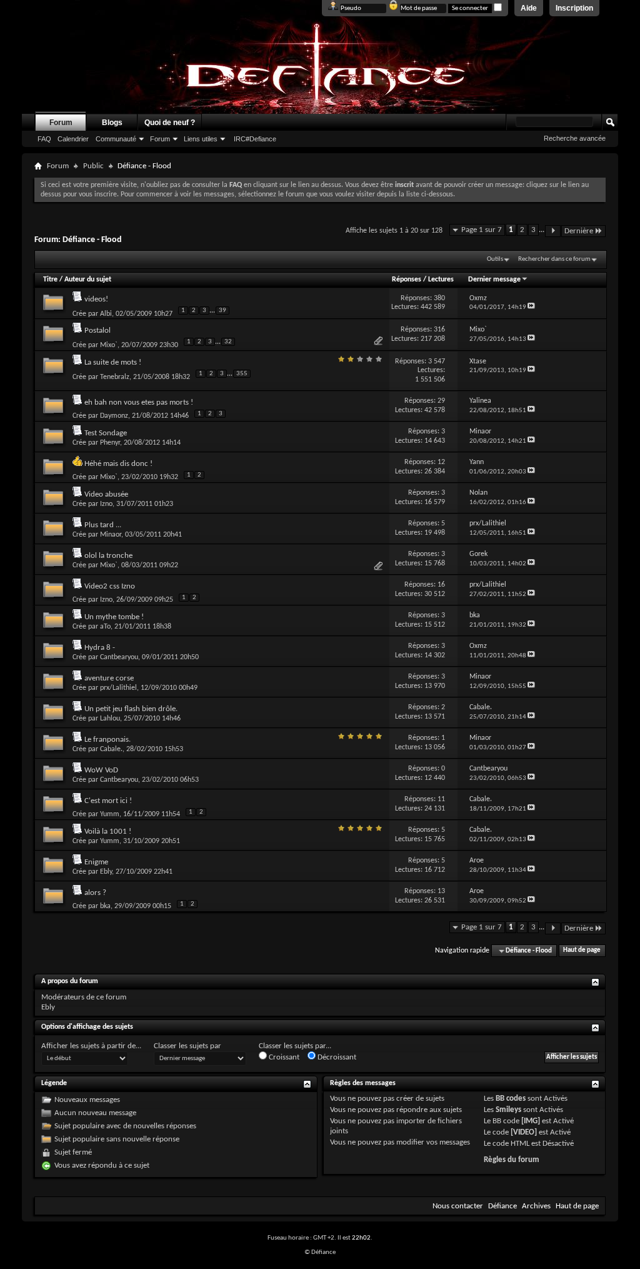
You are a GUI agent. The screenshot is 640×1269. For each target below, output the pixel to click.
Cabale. (111, 749)
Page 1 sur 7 (481, 230)
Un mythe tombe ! (114, 617)
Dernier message (494, 279)
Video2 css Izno (109, 586)
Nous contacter (457, 1206)
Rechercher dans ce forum (554, 259)
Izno (106, 504)
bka (105, 906)
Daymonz (114, 416)
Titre (51, 279)
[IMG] (530, 1121)
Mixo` (109, 345)
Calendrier (73, 139)
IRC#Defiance (255, 139)
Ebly (106, 872)
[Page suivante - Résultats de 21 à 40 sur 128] (553, 231)
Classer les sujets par (187, 1046)
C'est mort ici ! (108, 801)
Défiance (502, 1206)
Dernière (578, 231)
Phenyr (110, 443)
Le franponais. (107, 740)
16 (441, 585)
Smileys (508, 1110)
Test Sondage (105, 433)
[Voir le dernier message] (531, 307)
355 (242, 373)
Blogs (112, 122)
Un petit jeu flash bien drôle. (131, 709)
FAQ (44, 139)
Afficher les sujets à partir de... (91, 1046)
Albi (106, 314)
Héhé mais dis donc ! (118, 464)
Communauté (116, 139)
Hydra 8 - (99, 648)
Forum (60, 122)
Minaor (110, 534)
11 (441, 799)
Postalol (97, 330)
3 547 (436, 361)
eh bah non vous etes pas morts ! (138, 402)
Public (93, 166)
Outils (495, 259)
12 (441, 462)
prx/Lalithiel (118, 688)
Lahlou (110, 718)
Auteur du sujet (87, 279)
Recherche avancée (575, 138)
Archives (536, 1206)
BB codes (511, 1099)
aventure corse (109, 678)
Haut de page (582, 951)
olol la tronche (108, 556)
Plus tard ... (102, 525)
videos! (96, 299)
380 (439, 298)
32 (228, 341)
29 (441, 401)
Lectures (441, 279)
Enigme (96, 862)
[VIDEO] (524, 1132)
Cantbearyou (119, 657)
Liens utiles (201, 139)
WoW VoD (101, 770)
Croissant (283, 1057)
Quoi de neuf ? (169, 122)
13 (441, 891)
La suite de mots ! (112, 362)
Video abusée (106, 494)
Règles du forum (511, 1160)
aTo (105, 626)
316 (439, 329)
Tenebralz (114, 377)
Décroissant (336, 1057)
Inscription (574, 8)
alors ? (95, 893)
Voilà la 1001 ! (107, 831)
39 (222, 310)
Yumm (109, 814)
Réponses (406, 279)
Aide (529, 8)
